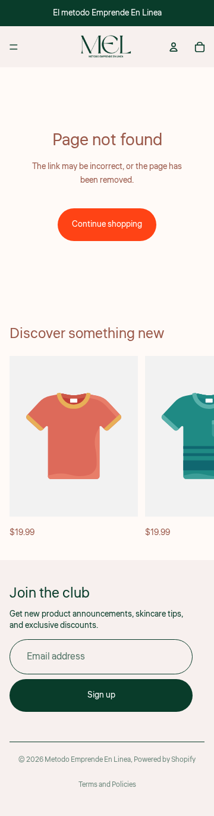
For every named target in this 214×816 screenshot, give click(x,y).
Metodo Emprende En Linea (88, 760)
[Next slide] (191, 447)
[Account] (173, 47)
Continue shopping (107, 224)
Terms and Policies (107, 785)
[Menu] (13, 47)
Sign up (101, 695)
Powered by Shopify (165, 760)
